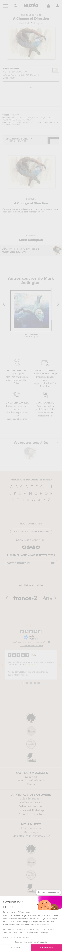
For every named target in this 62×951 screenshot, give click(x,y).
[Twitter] (38, 549)
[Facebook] (24, 549)
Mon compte (31, 832)
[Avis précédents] (2, 665)
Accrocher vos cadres (31, 814)
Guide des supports (31, 799)
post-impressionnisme (34, 212)
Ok (53, 563)
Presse (31, 784)
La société (31, 777)
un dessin (24, 209)
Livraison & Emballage (31, 810)
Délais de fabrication (31, 806)
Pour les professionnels (31, 781)
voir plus (31, 665)
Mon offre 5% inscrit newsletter (31, 836)
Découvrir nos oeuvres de (21, 250)
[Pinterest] (33, 549)
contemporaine (50, 209)
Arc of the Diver (31, 336)
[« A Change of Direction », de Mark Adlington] (30, 453)
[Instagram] (28, 549)
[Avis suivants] (59, 665)
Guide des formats (31, 802)
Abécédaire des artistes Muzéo (31, 480)
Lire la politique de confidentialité (17, 937)
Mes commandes (31, 828)
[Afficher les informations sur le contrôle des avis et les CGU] (49, 642)
